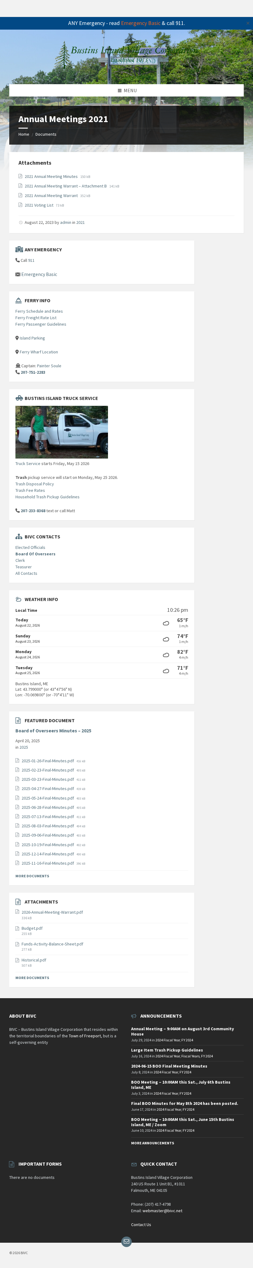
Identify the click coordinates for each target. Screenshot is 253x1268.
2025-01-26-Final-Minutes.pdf (48, 761)
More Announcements (152, 1143)
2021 (80, 222)
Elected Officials (30, 547)
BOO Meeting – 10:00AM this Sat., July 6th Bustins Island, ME (180, 1084)
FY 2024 (187, 1040)
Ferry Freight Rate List (35, 317)
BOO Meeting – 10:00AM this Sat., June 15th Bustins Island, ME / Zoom (182, 1122)
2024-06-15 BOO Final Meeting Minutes (169, 1066)
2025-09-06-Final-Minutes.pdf (48, 835)
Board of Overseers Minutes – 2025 (53, 731)
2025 (23, 747)
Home (24, 134)
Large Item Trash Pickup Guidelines (167, 1050)
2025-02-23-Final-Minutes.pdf (48, 770)
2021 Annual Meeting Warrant (52, 195)
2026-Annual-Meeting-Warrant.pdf (52, 912)
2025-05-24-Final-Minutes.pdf (48, 798)
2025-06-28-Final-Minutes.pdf (48, 807)
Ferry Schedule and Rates (39, 311)
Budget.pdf (32, 928)
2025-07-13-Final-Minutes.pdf (48, 816)
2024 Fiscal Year (168, 1040)
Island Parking (32, 338)
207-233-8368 (33, 510)
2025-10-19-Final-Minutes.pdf (48, 844)
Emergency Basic (140, 23)
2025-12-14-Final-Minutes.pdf (48, 854)
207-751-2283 (33, 372)
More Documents (32, 876)
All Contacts (26, 573)
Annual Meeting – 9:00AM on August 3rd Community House (182, 1031)
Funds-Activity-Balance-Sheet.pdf (52, 944)
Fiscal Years (190, 1056)
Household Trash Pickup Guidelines (47, 497)
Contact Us (141, 1224)
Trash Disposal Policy (34, 484)
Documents (45, 134)
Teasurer (23, 567)
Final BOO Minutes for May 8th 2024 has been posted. (184, 1103)
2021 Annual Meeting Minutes (52, 176)
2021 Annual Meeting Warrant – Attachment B (66, 186)
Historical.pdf (34, 960)
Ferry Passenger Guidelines (40, 324)
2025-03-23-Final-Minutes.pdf (48, 779)
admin (65, 222)
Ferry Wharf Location (39, 352)
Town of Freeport (85, 1036)
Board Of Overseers (35, 554)
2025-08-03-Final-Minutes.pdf (48, 826)
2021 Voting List (39, 205)
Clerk (20, 560)
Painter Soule (49, 365)
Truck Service (27, 463)
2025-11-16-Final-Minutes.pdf (48, 863)
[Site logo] (126, 72)
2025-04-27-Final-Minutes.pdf (48, 788)
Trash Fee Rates (30, 490)
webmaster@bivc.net (162, 1210)
